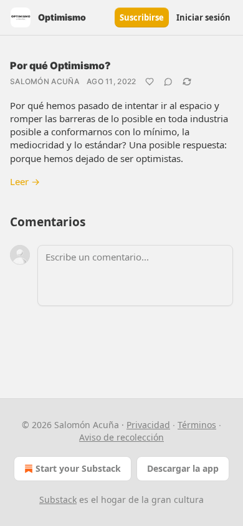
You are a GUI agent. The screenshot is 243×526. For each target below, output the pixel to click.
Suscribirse (142, 17)
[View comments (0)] (168, 81)
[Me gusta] (149, 81)
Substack (58, 499)
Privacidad (148, 425)
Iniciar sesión (203, 17)
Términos (197, 425)
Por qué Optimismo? (60, 65)
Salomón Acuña (44, 81)
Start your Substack (78, 468)
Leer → (25, 181)
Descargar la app (183, 468)
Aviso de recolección (121, 437)
